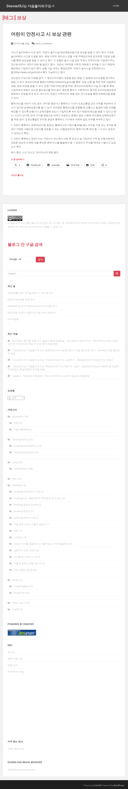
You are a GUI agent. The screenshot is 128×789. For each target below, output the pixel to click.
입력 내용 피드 (15, 658)
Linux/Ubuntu (21, 468)
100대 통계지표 (16, 748)
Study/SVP (19, 592)
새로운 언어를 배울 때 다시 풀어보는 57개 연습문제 (41, 543)
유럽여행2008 (21, 429)
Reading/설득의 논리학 (26, 504)
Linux (15, 462)
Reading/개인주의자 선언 (27, 491)
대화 (16, 530)
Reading (16, 485)
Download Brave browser (21, 769)
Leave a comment (43, 43)
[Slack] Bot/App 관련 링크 (21, 299)
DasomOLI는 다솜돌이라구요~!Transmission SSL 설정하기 (43, 359)
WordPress (119, 785)
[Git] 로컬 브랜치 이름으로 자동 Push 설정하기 (32, 312)
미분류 (15, 609)
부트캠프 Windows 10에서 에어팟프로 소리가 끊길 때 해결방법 (56, 375)
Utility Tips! (18, 602)
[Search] (117, 273)
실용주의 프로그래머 (24, 550)
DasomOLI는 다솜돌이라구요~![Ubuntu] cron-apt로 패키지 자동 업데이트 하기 (54, 350)
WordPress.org (16, 671)
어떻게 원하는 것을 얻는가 (27, 563)
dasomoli (17, 416)
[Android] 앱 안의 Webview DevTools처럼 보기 (32, 306)
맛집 (16, 422)
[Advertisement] (64, 708)
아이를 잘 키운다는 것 (25, 556)
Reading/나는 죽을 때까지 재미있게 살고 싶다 (38, 498)
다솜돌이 (16, 375)
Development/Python (25, 445)
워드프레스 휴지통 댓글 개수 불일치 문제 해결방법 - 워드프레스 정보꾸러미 (51, 340)
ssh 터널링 (13, 319)
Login (116, 5)
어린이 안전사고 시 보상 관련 (41, 34)
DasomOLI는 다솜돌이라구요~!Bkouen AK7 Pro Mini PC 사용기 (46, 366)
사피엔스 (18, 537)
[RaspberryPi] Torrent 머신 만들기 (95, 359)
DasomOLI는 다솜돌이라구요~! (30, 6)
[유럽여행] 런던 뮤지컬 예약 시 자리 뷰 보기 (31, 292)
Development (19, 439)
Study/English (21, 586)
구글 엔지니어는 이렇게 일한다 (30, 524)
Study (15, 579)
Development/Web (24, 452)
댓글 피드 (13, 665)
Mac (14, 478)
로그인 (11, 652)
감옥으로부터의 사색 (24, 517)
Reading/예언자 (22, 511)
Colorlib (97, 785)
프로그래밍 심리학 (23, 569)
